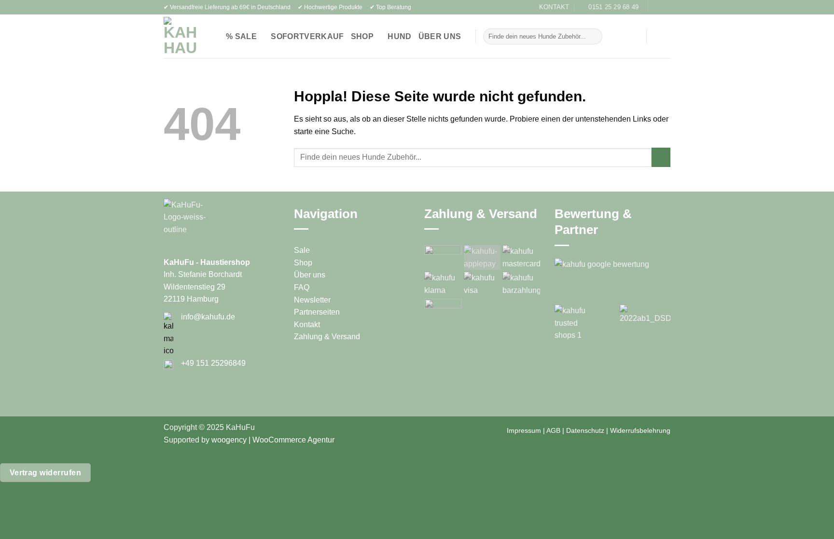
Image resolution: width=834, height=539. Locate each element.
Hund (399, 36)
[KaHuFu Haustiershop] (180, 36)
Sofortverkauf (307, 36)
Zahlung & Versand (327, 336)
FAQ (301, 287)
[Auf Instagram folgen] (665, 7)
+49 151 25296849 (213, 363)
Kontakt (307, 324)
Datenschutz (585, 430)
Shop (362, 36)
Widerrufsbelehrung (640, 430)
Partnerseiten (317, 312)
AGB (553, 430)
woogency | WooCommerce (258, 440)
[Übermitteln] (593, 36)
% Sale (241, 36)
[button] (625, 36)
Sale (302, 250)
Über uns (439, 36)
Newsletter (312, 300)
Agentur (320, 440)
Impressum (524, 430)
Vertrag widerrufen (45, 473)
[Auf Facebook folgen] (656, 7)
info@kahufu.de (208, 317)
